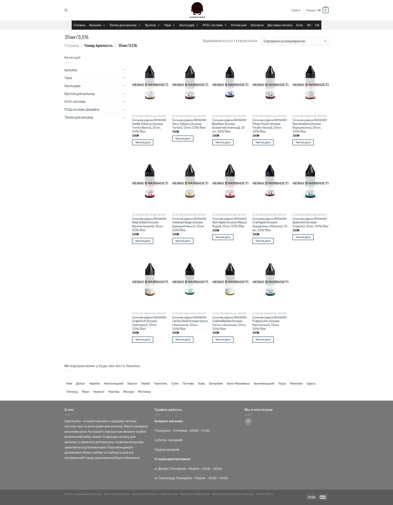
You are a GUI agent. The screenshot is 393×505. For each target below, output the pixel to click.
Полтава (188, 383)
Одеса (311, 383)
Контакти (257, 25)
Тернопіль (160, 383)
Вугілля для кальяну (79, 94)
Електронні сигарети (145, 494)
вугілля (70, 426)
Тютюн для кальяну (123, 25)
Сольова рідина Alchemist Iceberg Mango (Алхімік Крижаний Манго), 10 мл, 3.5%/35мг (189, 224)
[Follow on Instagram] (248, 421)
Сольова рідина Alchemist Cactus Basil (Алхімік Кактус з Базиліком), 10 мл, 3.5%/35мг (190, 322)
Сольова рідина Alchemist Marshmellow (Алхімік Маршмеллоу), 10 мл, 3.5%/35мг (309, 125)
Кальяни (95, 25)
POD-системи (212, 25)
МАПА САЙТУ (264, 494)
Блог (299, 25)
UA (317, 25)
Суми (174, 383)
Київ (69, 383)
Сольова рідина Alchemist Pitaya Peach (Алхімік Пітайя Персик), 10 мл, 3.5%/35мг (269, 125)
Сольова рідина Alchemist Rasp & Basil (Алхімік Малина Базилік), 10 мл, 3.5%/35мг (149, 224)
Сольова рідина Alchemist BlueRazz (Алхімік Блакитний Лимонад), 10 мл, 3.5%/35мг (229, 125)
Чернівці (113, 391)
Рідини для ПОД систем (195, 494)
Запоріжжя (216, 383)
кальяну (117, 426)
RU (309, 25)
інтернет (89, 421)
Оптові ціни (239, 25)
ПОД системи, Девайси (81, 109)
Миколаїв (296, 383)
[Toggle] (124, 69)
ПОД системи (169, 494)
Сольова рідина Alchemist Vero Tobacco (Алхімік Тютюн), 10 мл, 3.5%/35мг (189, 123)
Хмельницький (113, 383)
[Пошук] (66, 10)
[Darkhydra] (196, 10)
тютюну (130, 421)
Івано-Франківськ (238, 383)
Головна (79, 25)
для (107, 426)
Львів (201, 383)
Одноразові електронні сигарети (232, 494)
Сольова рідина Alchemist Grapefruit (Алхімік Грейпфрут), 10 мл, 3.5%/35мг (149, 322)
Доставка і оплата (280, 25)
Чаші (167, 25)
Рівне (85, 391)
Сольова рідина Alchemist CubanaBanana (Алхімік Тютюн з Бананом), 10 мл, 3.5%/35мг (229, 322)
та (85, 426)
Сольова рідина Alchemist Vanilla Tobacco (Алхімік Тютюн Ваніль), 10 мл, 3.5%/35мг (149, 125)
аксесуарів (95, 426)
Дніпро (80, 383)
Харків (145, 383)
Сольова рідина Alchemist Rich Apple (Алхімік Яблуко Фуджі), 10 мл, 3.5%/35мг (229, 222)
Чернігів (94, 383)
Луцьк (282, 383)
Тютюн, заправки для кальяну (83, 494)
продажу (117, 421)
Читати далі (142, 142)
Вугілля (150, 25)
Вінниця (128, 391)
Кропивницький (264, 383)
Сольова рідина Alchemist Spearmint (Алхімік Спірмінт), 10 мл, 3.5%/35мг (310, 222)
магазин (102, 421)
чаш (80, 426)
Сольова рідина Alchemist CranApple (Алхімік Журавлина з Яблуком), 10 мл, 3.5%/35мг (269, 224)
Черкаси (98, 391)
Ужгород (72, 391)
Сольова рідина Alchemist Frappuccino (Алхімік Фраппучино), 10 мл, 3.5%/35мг (269, 322)
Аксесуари (186, 25)
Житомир (144, 391)
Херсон (132, 383)
